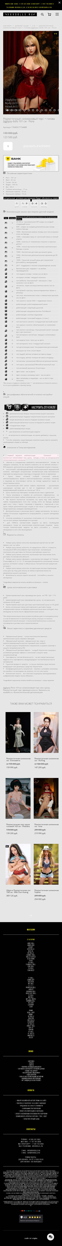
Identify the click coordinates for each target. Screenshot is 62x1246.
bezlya (30, 951)
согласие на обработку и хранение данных (31, 1069)
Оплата (31, 1063)
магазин (7, 25)
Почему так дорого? (31, 1071)
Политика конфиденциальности (31, 1067)
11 (50, 110)
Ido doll (31, 985)
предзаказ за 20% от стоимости (31, 1106)
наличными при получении (31, 1108)
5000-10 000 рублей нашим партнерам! (31, 1076)
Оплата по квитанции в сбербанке (31, 1111)
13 (59, 110)
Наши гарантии (31, 1074)
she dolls (31, 1020)
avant (30, 947)
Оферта (31, 1065)
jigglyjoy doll (31, 993)
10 (46, 110)
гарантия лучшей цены (31, 1119)
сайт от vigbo (31, 1238)
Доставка (31, 1061)
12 (54, 110)
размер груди (22, 25)
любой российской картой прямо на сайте (31, 1100)
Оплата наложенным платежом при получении (32, 1114)
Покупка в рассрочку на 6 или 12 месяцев (31, 1103)
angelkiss (31, 945)
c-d (33, 25)
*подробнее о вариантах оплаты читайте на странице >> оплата (25, 582)
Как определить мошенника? (31, 1073)
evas (31, 960)
